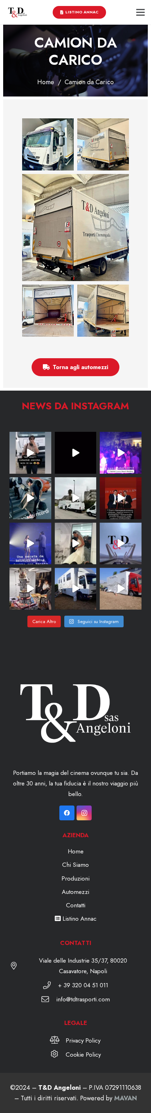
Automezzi (75, 892)
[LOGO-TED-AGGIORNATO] (17, 12)
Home (76, 851)
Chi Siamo (75, 864)
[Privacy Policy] (58, 1040)
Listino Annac (79, 918)
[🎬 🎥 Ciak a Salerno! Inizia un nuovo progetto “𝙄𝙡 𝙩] (121, 544)
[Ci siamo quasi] (30, 453)
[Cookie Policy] (57, 1054)
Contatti (75, 905)
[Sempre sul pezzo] (121, 589)
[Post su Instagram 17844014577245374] (30, 498)
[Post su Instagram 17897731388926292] (121, 498)
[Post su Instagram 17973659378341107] (76, 589)
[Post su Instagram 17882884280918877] (30, 544)
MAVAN (125, 1098)
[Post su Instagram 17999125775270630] (76, 544)
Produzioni (75, 878)
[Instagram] (84, 813)
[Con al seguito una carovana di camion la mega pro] (76, 498)
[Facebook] (66, 813)
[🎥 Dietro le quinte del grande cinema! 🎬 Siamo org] (76, 453)
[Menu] (140, 12)
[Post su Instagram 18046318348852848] (121, 453)
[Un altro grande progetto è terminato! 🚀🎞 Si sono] (30, 589)
